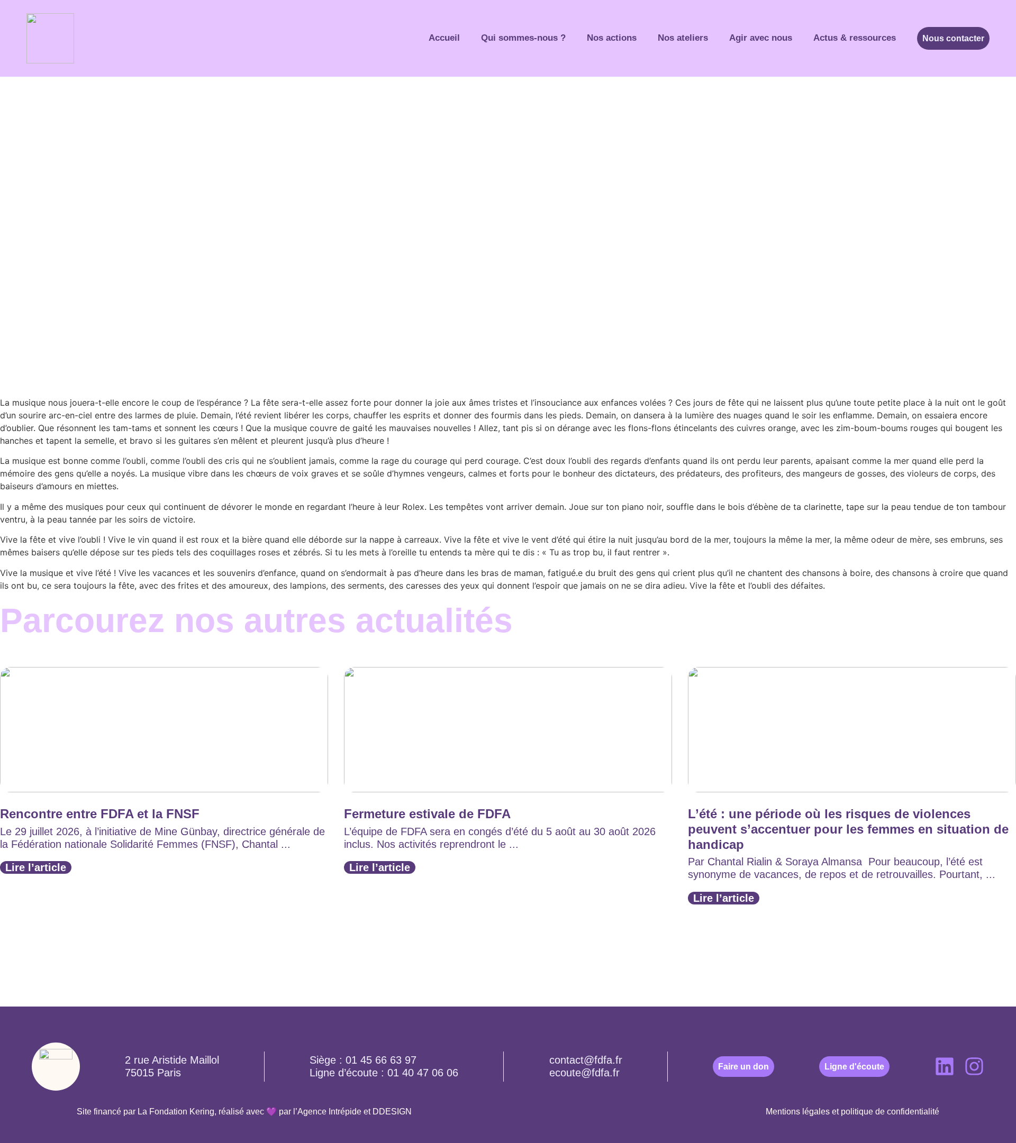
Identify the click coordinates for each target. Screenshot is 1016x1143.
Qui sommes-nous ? (523, 38)
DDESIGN (392, 1111)
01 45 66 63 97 (381, 1060)
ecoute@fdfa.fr (584, 1072)
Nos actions (612, 38)
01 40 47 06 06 (422, 1072)
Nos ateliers (683, 38)
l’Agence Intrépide (327, 1111)
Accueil (444, 38)
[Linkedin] (945, 1066)
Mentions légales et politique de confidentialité (852, 1111)
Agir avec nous (760, 38)
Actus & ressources (854, 38)
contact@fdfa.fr (585, 1060)
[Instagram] (974, 1066)
